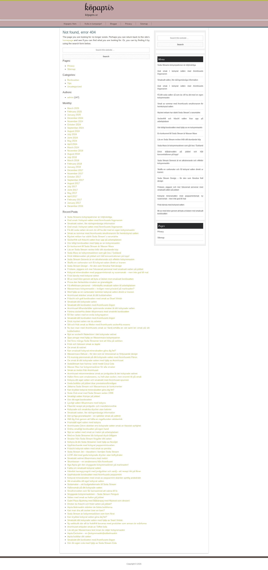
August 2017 (73, 183)
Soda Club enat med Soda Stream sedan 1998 (90, 393)
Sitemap (71, 69)
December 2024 (75, 118)
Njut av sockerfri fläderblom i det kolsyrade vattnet (91, 334)
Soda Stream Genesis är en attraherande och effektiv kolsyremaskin (100, 259)
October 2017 (74, 176)
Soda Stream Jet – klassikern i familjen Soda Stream (93, 451)
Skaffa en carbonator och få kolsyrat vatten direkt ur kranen (96, 262)
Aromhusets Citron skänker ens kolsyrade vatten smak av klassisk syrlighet (104, 425)
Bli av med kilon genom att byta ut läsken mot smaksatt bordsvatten (100, 279)
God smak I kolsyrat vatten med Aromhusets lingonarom (94, 220)
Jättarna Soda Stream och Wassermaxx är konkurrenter (94, 386)
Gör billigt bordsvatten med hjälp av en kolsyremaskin (93, 243)
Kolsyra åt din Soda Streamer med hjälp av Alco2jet (92, 442)
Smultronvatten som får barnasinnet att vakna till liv (92, 491)
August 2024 (73, 131)
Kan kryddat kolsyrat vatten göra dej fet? (87, 517)
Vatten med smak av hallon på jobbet (85, 497)
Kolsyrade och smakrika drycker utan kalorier (89, 409)
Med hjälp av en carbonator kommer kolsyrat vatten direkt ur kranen (100, 292)
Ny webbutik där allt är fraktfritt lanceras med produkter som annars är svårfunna (107, 523)
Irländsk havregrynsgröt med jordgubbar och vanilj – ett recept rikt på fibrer (104, 471)
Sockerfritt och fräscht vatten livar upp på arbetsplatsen (94, 239)
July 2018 (72, 157)
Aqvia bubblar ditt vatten (79, 536)
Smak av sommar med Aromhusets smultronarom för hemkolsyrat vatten (102, 233)
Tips (69, 83)
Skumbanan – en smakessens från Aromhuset (90, 461)
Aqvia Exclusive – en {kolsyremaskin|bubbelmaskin (92, 533)
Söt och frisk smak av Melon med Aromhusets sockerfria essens (98, 324)
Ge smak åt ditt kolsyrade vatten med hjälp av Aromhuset (95, 360)
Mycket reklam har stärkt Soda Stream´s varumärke (92, 236)
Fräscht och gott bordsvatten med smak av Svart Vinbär (94, 298)
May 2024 (72, 141)
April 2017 (72, 196)
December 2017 (75, 170)
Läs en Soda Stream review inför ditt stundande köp (92, 249)
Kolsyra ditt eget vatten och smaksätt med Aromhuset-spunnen (98, 380)
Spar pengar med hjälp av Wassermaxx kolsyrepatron (93, 337)
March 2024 (73, 147)
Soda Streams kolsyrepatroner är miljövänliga (89, 217)
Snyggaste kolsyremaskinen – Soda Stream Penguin (93, 494)
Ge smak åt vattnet (76, 347)
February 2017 (74, 199)
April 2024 (72, 144)
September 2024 (75, 128)
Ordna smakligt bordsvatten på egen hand (88, 429)
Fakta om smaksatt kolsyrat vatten (84, 468)
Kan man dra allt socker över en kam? (86, 510)
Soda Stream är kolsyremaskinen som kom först (90, 513)
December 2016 (75, 206)
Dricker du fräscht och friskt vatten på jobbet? (89, 504)
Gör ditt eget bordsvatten (79, 399)
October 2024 (74, 124)
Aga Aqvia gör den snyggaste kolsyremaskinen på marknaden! (98, 464)
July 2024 (72, 134)
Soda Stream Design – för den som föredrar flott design (94, 266)
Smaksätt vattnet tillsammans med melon (87, 458)
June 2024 (72, 137)
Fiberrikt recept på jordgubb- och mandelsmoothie (91, 406)
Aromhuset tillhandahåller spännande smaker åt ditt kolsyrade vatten (101, 308)
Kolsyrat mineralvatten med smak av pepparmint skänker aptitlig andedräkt (104, 478)
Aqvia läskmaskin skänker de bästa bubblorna (89, 507)
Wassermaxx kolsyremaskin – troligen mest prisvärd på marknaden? (100, 288)
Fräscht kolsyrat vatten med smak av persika (89, 448)
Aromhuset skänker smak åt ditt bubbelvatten (89, 295)
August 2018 (73, 154)
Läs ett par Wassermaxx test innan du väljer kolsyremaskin (96, 530)
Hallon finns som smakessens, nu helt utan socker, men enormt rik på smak (104, 376)
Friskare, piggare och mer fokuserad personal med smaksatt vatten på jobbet (105, 269)
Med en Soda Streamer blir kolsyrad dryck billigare (92, 435)
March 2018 (73, 160)
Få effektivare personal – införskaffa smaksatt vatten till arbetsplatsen (101, 285)
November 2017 (75, 173)
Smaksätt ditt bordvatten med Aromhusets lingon (91, 305)
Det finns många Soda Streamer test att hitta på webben (95, 341)
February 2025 (74, 111)
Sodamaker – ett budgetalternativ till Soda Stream (91, 484)
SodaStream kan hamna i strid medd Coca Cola (90, 363)
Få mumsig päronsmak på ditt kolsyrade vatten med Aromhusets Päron (102, 357)
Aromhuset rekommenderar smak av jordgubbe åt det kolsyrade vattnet (102, 373)
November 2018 (75, 150)
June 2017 (72, 189)
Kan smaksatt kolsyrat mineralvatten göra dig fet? (91, 350)
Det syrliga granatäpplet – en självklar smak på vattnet (94, 416)
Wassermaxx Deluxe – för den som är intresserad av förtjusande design (102, 354)
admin (70, 97)
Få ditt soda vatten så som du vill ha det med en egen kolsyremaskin (101, 230)
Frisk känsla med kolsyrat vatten (83, 275)
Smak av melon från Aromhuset (82, 370)
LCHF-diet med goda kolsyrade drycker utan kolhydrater (95, 455)
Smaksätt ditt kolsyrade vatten (82, 301)
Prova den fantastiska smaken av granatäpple (89, 282)
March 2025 (73, 108)
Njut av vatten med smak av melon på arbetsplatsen (92, 432)
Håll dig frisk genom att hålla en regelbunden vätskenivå (94, 419)
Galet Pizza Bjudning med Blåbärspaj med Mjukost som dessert (98, 500)
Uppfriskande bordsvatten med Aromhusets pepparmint (94, 474)
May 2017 (72, 193)
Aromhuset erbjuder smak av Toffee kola (87, 526)
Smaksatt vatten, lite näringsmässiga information (91, 223)
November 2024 (75, 121)
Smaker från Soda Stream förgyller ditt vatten (89, 438)
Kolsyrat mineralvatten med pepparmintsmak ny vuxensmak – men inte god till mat (107, 272)
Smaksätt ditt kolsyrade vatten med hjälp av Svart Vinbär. (95, 520)
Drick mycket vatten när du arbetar (84, 321)
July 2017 (72, 186)
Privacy (70, 66)
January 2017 (74, 203)
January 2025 (74, 115)
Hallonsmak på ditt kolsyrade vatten (84, 487)
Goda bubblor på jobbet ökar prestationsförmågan (91, 383)
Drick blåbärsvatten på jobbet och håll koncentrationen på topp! (98, 256)
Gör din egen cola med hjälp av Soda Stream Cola (92, 543)
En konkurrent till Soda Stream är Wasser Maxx (90, 246)
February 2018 (74, 163)
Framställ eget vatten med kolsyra (84, 422)
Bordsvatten (73, 80)
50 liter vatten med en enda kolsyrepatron (87, 314)
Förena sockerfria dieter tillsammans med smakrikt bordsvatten (98, 311)
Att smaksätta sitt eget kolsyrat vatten (85, 481)
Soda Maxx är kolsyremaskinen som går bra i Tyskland (94, 253)
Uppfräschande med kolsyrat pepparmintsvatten (90, 445)
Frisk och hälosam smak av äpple (83, 344)
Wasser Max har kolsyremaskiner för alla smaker (91, 367)
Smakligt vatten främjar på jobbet (83, 396)
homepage (68, 40)
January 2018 (74, 167)
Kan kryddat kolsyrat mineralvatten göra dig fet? (90, 389)
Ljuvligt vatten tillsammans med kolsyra (86, 403)
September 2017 (75, 180)
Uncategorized (74, 86)
